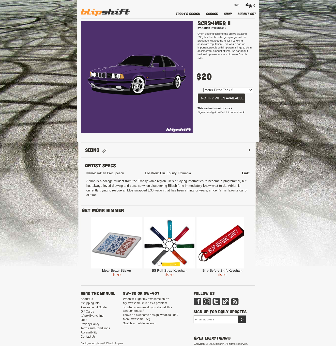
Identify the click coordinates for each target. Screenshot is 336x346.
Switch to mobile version (139, 323)
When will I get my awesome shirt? (146, 299)
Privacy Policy (90, 324)
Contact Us (88, 336)
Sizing (93, 150)
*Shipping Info (90, 303)
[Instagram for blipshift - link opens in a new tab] (207, 301)
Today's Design (188, 14)
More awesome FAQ (136, 319)
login (236, 4)
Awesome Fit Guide (94, 307)
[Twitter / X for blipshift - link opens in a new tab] (216, 301)
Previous (73, 79)
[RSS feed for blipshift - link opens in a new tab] (235, 301)
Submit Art (247, 14)
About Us (87, 299)
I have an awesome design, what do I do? (150, 315)
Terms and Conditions (95, 328)
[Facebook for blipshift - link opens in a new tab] (197, 301)
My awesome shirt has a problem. (145, 303)
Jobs (84, 320)
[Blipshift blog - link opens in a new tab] (225, 301)
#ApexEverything (92, 315)
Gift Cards (87, 311)
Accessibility (89, 332)
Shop (228, 14)
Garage (212, 14)
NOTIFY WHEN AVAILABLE (222, 98)
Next (200, 79)
